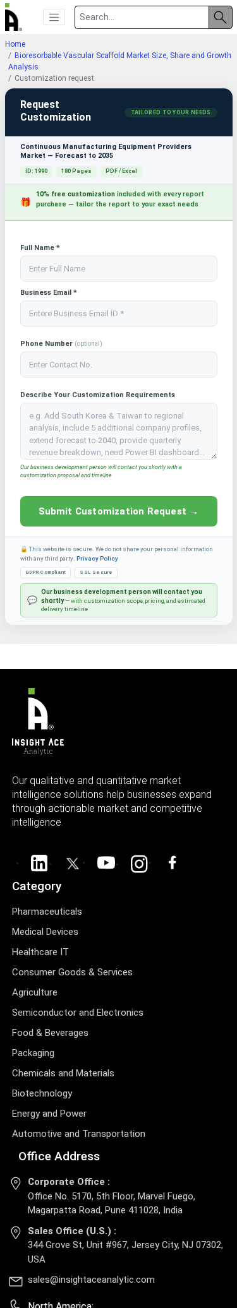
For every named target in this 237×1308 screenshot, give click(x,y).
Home (15, 44)
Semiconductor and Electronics (77, 1012)
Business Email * (48, 292)
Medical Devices (45, 931)
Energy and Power (49, 1113)
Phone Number (61, 344)
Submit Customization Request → (119, 511)
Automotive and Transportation (78, 1133)
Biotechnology (42, 1093)
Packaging (33, 1053)
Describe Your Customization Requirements (97, 395)
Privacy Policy (97, 558)
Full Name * (40, 248)
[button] (54, 17)
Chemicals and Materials (63, 1073)
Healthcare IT (40, 952)
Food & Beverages (50, 1032)
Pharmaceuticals (47, 911)
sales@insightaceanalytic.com (91, 1279)
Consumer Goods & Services (72, 972)
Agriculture (35, 992)
